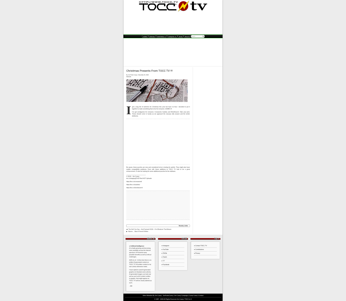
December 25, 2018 (143, 75)
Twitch (165, 257)
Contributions (199, 249)
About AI (187, 36)
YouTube (166, 249)
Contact (200, 295)
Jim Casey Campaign (181, 295)
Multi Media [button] (160, 36)
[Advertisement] (173, 52)
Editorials (152, 36)
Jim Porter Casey (132, 75)
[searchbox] (198, 36)
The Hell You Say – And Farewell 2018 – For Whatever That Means (149, 229)
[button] (203, 36)
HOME (145, 36)
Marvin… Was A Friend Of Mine (138, 231)
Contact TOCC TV (201, 245)
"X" (164, 261)
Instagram (166, 245)
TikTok (165, 253)
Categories (171, 36)
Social (180, 36)
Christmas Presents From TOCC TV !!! (149, 70)
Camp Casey (193, 295)
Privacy (197, 253)
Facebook (166, 264)
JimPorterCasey (168, 295)
